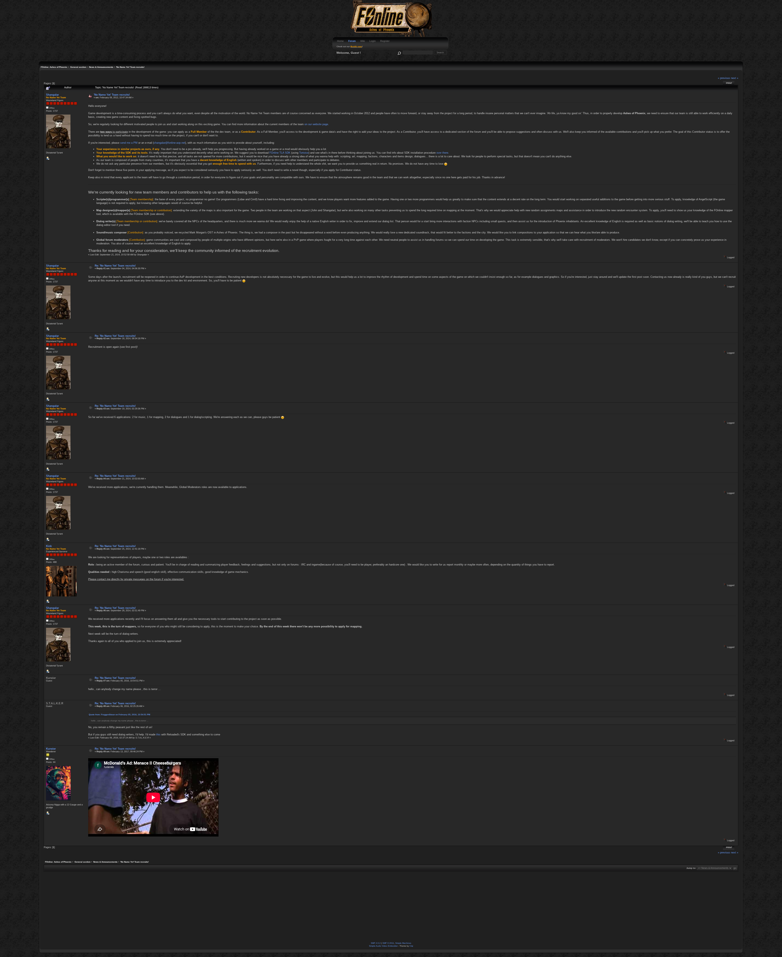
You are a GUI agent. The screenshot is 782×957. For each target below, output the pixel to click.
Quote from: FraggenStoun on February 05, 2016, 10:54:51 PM (119, 714)
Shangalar (52, 94)
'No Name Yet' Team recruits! (112, 94)
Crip (411, 946)
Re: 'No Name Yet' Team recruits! (115, 265)
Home (340, 41)
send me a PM (128, 142)
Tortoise (304, 152)
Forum (352, 41)
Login (372, 41)
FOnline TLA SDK (279, 152)
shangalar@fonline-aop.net (169, 142)
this (158, 734)
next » (734, 78)
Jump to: (691, 868)
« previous (724, 78)
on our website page (316, 124)
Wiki (362, 41)
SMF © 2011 (388, 943)
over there (442, 152)
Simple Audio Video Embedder (383, 946)
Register (385, 41)
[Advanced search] (399, 52)
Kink (49, 546)
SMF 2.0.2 (376, 943)
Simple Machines (403, 943)
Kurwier (51, 748)
